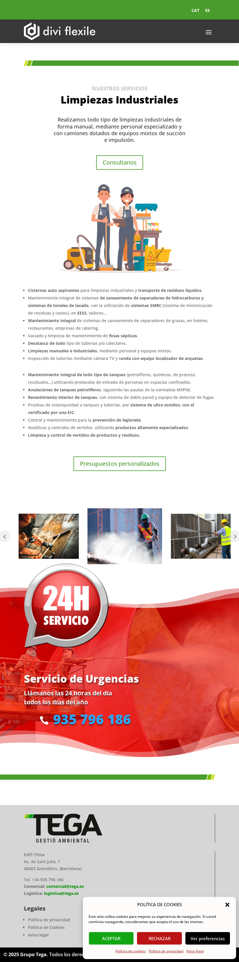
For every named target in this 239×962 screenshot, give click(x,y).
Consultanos (120, 162)
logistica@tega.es (61, 893)
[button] (227, 905)
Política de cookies (130, 951)
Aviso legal (195, 951)
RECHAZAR (160, 938)
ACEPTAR (111, 938)
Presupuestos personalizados (119, 463)
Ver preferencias (208, 938)
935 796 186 (92, 719)
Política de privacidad (166, 951)
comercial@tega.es (64, 886)
